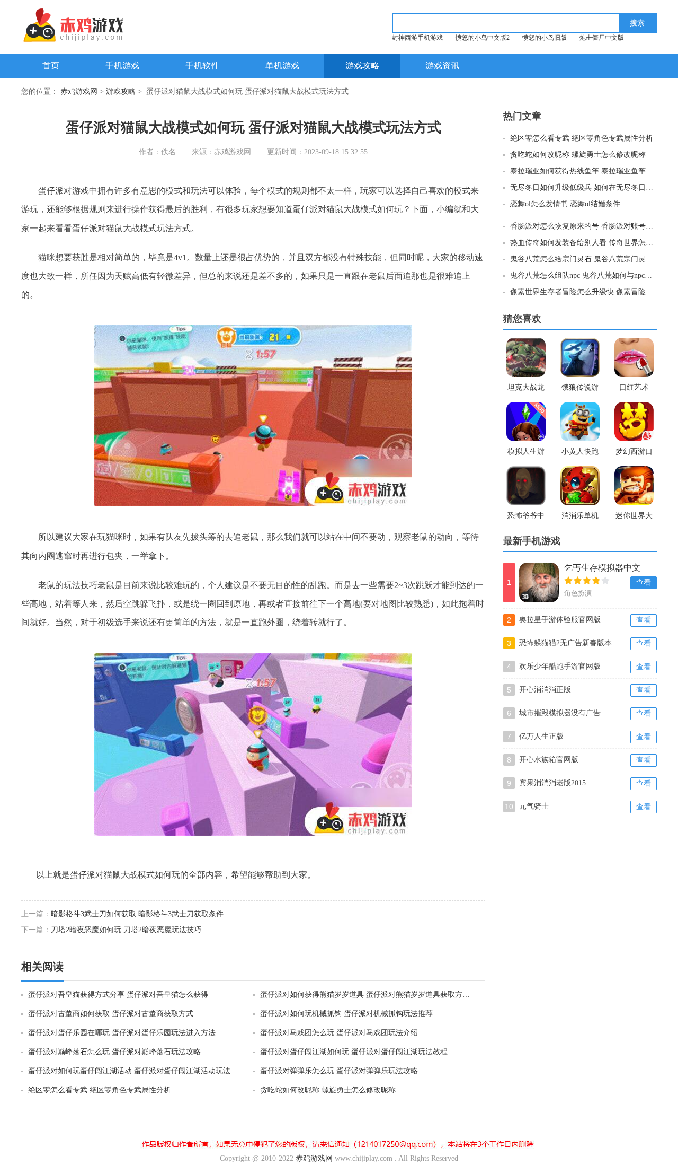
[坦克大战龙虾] (526, 357)
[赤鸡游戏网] (93, 25)
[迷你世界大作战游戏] (634, 485)
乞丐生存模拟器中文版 (602, 569)
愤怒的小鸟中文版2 (483, 37)
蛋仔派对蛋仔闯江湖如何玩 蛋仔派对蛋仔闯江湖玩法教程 (354, 1052)
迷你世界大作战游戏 (634, 517)
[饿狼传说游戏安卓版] (580, 357)
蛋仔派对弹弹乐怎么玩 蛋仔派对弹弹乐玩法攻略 (339, 1071)
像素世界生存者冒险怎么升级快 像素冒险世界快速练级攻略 (583, 292)
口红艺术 (634, 387)
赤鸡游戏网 (78, 91)
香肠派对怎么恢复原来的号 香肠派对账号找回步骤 (583, 226)
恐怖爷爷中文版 (526, 517)
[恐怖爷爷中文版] (526, 485)
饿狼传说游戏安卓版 (580, 388)
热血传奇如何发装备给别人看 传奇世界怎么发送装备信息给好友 (583, 243)
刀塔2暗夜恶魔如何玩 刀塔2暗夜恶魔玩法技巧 (126, 930)
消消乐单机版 (580, 517)
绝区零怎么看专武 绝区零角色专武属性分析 (99, 1090)
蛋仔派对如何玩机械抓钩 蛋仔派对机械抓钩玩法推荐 (346, 1014)
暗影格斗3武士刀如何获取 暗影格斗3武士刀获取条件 (137, 914)
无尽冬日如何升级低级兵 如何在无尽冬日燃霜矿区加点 (583, 187)
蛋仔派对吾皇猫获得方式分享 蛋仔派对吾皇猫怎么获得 (118, 994)
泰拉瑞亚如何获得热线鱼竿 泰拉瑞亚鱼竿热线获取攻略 (583, 171)
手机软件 (202, 65)
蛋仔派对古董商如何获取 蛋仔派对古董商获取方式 (110, 1014)
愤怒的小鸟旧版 (544, 37)
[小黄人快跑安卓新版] (580, 421)
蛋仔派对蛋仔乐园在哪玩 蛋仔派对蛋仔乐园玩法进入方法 (122, 1033)
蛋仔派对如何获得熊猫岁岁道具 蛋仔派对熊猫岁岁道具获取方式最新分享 (366, 994)
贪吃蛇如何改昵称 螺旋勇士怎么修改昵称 (328, 1090)
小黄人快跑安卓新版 (580, 453)
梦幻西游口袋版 (634, 453)
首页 (50, 65)
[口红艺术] (634, 357)
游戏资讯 (442, 65)
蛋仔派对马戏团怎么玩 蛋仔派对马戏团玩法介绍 (339, 1033)
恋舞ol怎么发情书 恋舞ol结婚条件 (565, 204)
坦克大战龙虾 (526, 388)
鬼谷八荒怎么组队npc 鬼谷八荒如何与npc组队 (583, 275)
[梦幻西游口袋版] (634, 421)
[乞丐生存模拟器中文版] (539, 582)
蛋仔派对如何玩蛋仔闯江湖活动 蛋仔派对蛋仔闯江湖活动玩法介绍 (134, 1071)
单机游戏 (282, 65)
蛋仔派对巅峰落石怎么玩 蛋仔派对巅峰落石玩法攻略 (114, 1052)
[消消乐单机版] (580, 485)
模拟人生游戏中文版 (526, 453)
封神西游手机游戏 (417, 37)
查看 (643, 582)
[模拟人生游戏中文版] (526, 421)
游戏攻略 (362, 65)
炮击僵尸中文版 (601, 37)
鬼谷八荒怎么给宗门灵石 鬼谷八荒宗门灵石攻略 (583, 259)
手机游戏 (122, 65)
